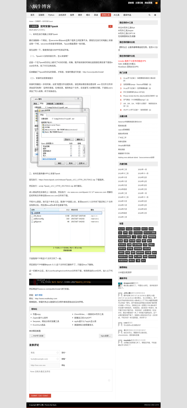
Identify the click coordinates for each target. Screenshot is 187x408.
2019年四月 (122, 189)
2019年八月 (122, 181)
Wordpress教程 (150, 233)
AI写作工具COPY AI (126, 33)
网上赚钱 (138, 257)
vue (130, 233)
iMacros (137, 229)
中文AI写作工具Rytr (126, 28)
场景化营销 (122, 142)
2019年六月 (122, 185)
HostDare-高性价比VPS (128, 67)
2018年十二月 (123, 197)
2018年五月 (142, 209)
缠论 (88, 15)
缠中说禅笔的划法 (138, 293)
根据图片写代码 (124, 154)
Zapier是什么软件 (40, 318)
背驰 (145, 257)
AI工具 (116, 15)
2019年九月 (142, 177)
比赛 (129, 245)
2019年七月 (142, 181)
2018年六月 (122, 209)
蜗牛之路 (45, 6)
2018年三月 (142, 213)
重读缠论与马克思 (139, 340)
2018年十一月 (143, 197)
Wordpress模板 (124, 237)
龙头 (143, 261)
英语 (96, 15)
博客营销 (152, 237)
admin (41, 30)
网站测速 (121, 150)
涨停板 (130, 249)
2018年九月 (142, 201)
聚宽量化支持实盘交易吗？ (137, 330)
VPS (125, 233)
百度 (127, 253)
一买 (134, 237)
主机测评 (62, 15)
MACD (144, 229)
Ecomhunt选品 (39, 325)
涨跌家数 (138, 249)
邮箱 (63, 359)
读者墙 (131, 3)
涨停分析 (122, 249)
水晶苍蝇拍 (137, 245)
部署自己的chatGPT (83, 318)
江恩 (145, 245)
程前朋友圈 (122, 126)
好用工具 (106, 15)
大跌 (126, 241)
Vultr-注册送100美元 (127, 64)
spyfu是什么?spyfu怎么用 (85, 321)
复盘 (120, 241)
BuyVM (121, 229)
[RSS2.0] (156, 3)
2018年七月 (142, 205)
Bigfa (54, 405)
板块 (149, 241)
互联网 (41, 15)
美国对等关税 (123, 134)
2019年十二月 (123, 173)
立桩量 (148, 253)
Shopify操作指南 (124, 146)
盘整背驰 (140, 253)
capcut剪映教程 (124, 130)
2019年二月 (122, 193)
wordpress (138, 233)
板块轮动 (122, 245)
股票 (72, 15)
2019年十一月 (143, 173)
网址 (63, 365)
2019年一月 (142, 193)
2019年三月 (142, 189)
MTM (151, 229)
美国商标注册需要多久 (84, 325)
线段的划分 (123, 257)
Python (51, 15)
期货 (80, 15)
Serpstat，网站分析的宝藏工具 (46, 321)
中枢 (145, 237)
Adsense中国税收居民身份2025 (130, 122)
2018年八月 (122, 205)
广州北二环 (122, 138)
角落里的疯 (123, 261)
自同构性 (152, 257)
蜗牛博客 (39, 295)
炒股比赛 (146, 249)
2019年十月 (122, 177)
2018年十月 (122, 201)
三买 (139, 237)
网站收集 (148, 3)
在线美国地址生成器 (126, 36)
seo (120, 233)
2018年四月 (122, 213)
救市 (144, 241)
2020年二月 (122, 170)
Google (129, 229)
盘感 (133, 253)
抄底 (138, 241)
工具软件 (38, 21)
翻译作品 (127, 15)
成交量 (132, 241)
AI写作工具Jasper (125, 30)
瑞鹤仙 (121, 253)
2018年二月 (122, 217)
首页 (32, 15)
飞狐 (138, 261)
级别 (154, 253)
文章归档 (139, 3)
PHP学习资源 (37, 336)
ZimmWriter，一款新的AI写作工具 (88, 314)
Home (31, 21)
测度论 (151, 245)
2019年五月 (142, 185)
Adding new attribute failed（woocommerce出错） (137, 157)
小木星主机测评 (125, 272)
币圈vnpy (37, 314)
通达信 (131, 261)
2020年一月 (142, 170)
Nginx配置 (106, 336)
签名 (63, 353)
